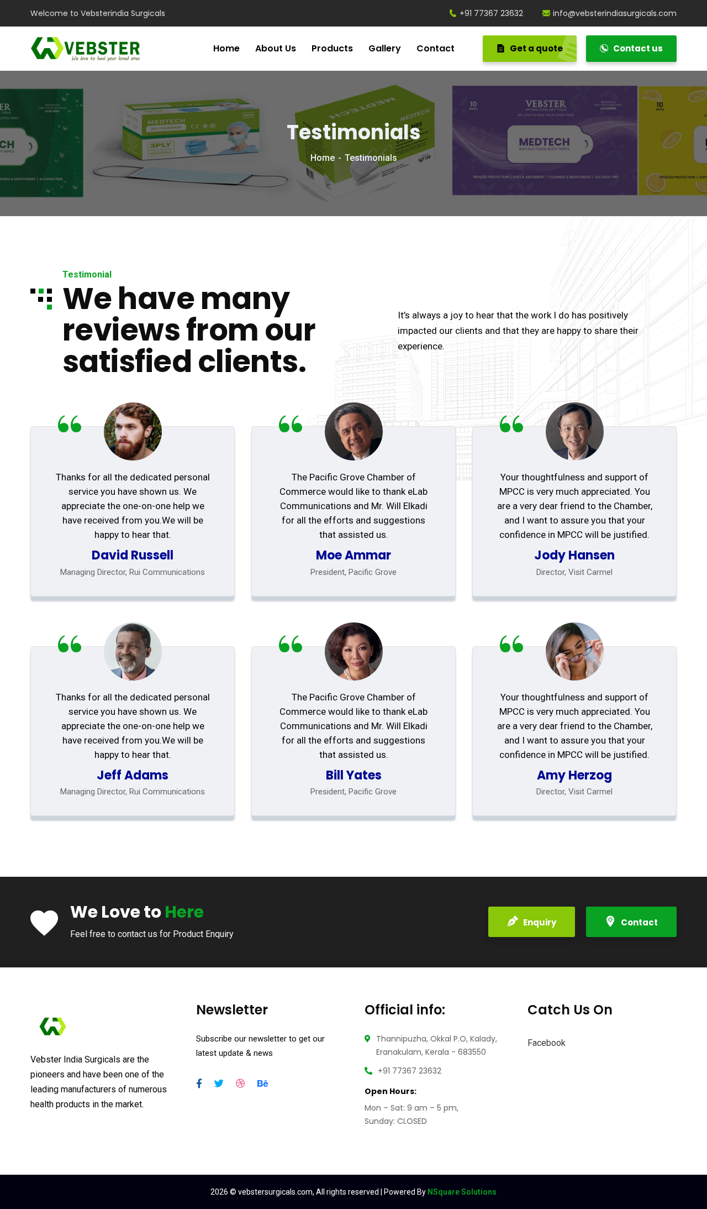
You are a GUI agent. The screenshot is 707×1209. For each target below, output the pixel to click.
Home (322, 158)
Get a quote (535, 48)
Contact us (637, 48)
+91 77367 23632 (491, 13)
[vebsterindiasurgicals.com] (88, 48)
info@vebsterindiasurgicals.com (615, 13)
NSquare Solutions (462, 1191)
